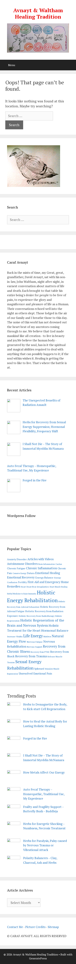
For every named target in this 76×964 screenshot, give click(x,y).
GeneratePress (38, 958)
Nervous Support (34, 646)
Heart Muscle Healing (58, 587)
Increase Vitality (15, 636)
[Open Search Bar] (71, 65)
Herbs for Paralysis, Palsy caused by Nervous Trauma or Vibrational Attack (45, 845)
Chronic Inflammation (41, 568)
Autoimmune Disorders (22, 564)
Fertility (22, 582)
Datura (30, 573)
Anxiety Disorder (17, 559)
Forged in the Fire (35, 738)
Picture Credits (35, 927)
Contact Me (15, 927)
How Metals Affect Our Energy (44, 772)
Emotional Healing (47, 573)
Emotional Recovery (21, 577)
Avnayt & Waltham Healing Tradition (38, 13)
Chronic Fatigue (16, 568)
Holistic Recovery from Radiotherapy (36, 615)
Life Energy (33, 635)
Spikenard (39, 668)
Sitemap (53, 927)
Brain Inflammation (46, 564)
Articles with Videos (40, 559)
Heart (23, 586)
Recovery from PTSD (40, 652)
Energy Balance (44, 577)
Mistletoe (47, 636)
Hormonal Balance (54, 630)
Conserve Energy (19, 573)
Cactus (58, 564)
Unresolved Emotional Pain (35, 673)
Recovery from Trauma (31, 656)
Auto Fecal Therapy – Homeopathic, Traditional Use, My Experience (43, 793)
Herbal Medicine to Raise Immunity (21, 593)
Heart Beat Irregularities (38, 586)
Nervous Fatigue (35, 641)
